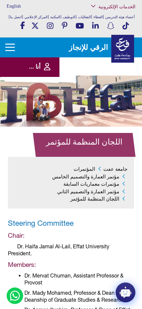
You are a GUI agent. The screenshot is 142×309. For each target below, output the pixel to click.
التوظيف (69, 17)
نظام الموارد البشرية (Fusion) (114, 62)
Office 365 (122, 82)
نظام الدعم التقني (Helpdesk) (116, 73)
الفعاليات (84, 17)
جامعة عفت (115, 169)
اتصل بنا (16, 17)
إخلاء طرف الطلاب (116, 102)
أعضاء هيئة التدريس (120, 17)
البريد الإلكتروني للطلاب (112, 119)
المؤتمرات (84, 169)
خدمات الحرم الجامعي (114, 34)
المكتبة (55, 17)
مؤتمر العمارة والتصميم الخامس (85, 176)
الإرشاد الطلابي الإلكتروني (111, 95)
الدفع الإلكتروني (118, 88)
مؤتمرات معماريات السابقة (91, 184)
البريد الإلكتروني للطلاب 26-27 (109, 110)
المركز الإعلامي (36, 17)
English (14, 6)
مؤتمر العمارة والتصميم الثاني (88, 191)
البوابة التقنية (120, 126)
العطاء (98, 17)
